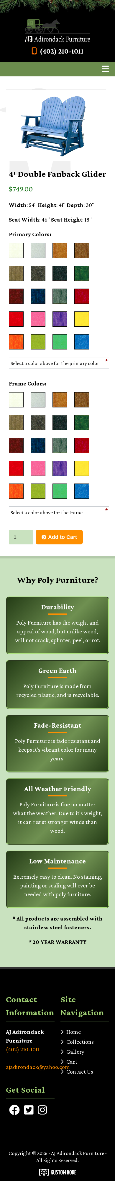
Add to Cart (62, 537)
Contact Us (79, 1071)
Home (73, 1032)
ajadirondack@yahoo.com (30, 1067)
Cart (71, 1061)
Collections (80, 1041)
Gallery (75, 1051)
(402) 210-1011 (61, 51)
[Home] (57, 30)
